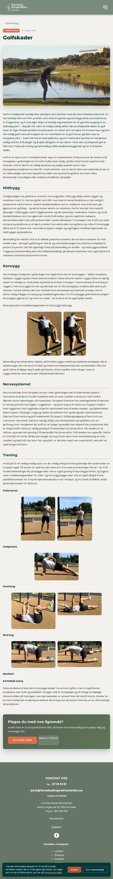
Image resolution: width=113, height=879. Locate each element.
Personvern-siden (53, 872)
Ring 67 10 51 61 (48, 738)
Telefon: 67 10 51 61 (56, 796)
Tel (48, 784)
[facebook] (56, 836)
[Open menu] (105, 7)
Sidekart (56, 827)
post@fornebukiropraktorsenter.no (57, 790)
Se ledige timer (22, 740)
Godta (74, 869)
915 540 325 (61, 811)
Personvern (56, 818)
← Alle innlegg (11, 23)
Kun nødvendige (95, 869)
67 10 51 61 (59, 784)
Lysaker (59, 851)
